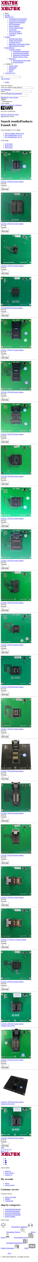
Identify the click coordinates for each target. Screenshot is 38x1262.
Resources (12, 59)
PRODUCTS (9, 17)
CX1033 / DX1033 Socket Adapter (12, 1024)
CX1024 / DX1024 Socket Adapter (12, 603)
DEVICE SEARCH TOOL (10, 114)
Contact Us (8, 1175)
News (11, 71)
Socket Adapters (14, 26)
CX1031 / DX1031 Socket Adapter (12, 897)
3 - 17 (7, 1151)
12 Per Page (9, 144)
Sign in (3, 89)
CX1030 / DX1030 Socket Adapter (12, 855)
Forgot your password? (14, 93)
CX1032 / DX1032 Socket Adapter (12, 982)
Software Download (15, 39)
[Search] (20, 77)
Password (4, 93)
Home (3, 116)
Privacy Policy (9, 1173)
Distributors (12, 68)
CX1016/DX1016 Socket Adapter (12, 308)
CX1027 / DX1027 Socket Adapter (12, 729)
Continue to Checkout (14, 105)
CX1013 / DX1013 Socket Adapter (12, 181)
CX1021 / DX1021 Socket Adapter (12, 518)
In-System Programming (21, 53)
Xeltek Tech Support (15, 40)
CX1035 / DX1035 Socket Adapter (12, 1102)
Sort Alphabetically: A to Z (13, 135)
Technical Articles (14, 49)
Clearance (12, 35)
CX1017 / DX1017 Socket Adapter (12, 350)
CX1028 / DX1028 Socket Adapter (12, 771)
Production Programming (21, 55)
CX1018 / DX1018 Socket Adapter (12, 392)
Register (8, 89)
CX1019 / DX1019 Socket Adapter (12, 434)
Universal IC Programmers (17, 20)
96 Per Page (9, 147)
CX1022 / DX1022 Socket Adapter (12, 560)
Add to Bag (5, 189)
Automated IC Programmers (18, 19)
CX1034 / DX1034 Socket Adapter (12, 1060)
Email (3, 91)
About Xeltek (13, 66)
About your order (10, 1197)
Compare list (9, 1201)
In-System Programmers (12, 1213)
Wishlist (7, 1199)
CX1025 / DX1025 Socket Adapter (12, 645)
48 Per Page (9, 146)
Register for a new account (9, 97)
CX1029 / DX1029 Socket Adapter (12, 813)
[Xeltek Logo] (9, 6)
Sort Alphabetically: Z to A (13, 137)
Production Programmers (17, 22)
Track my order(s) (6, 87)
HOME (7, 15)
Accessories (13, 30)
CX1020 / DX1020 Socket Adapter (12, 476)
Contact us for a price (7, 1025)
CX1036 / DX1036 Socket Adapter (12, 1138)
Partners (11, 69)
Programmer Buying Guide (21, 60)
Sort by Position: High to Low (14, 133)
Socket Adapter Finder (16, 28)
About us (8, 1171)
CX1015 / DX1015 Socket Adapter (12, 266)
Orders (7, 82)
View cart (4, 105)
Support (7, 37)
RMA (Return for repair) (17, 46)
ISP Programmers (14, 24)
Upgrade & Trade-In (15, 33)
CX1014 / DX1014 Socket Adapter (12, 224)
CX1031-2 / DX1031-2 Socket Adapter (13, 939)
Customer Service (14, 42)
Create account (9, 1185)
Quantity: (4, 185)
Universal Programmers (12, 1211)
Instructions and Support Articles (19, 44)
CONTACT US (10, 73)
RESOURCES (9, 48)
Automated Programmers (13, 1209)
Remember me (7, 101)
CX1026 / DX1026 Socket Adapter (12, 687)
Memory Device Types (20, 57)
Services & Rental (14, 31)
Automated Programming (21, 51)
